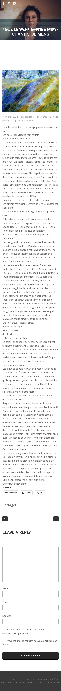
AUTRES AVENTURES (27, 43)
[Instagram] (9, 3)
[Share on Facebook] (20, 505)
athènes (43, 116)
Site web (6, 615)
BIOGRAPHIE (47, 43)
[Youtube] (14, 3)
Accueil (7, 29)
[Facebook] (3, 3)
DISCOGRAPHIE (35, 29)
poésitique (28, 116)
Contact (43, 56)
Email (6, 602)
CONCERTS (53, 29)
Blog (10, 43)
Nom (6, 588)
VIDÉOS (30, 56)
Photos (17, 56)
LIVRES (19, 29)
